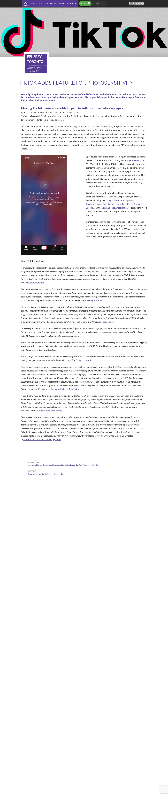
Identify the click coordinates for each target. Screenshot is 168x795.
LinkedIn (130, 3)
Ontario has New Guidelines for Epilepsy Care (46, 472)
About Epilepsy (55, 3)
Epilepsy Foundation (136, 160)
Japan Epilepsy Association (115, 207)
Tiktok (133, 3)
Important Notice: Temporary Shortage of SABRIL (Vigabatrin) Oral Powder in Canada (62, 463)
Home (26, 3)
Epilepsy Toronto (93, 300)
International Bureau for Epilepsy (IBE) (42, 439)
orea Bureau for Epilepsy (50, 410)
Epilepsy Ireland (118, 204)
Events (71, 3)
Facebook (136, 3)
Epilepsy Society (102, 204)
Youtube (139, 3)
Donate (83, 3)
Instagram (142, 3)
